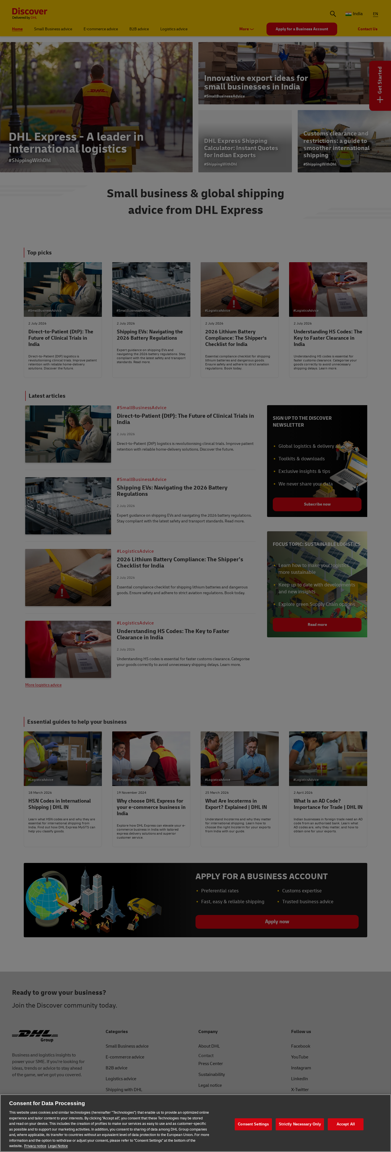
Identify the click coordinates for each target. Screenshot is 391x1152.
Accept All (346, 1124)
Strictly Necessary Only (300, 1124)
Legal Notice (58, 1146)
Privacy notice (35, 1146)
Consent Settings (253, 1124)
